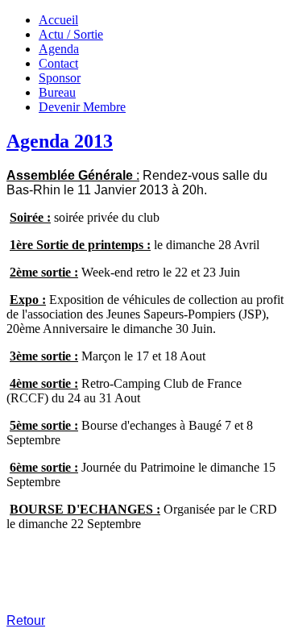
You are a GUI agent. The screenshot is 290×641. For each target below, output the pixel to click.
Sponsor (60, 78)
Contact (58, 63)
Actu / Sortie (71, 34)
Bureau (57, 92)
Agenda (59, 49)
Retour (25, 620)
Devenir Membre (82, 107)
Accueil (58, 20)
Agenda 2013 (59, 141)
